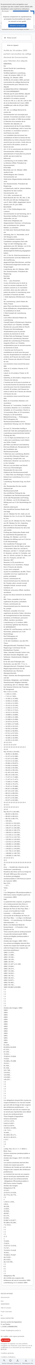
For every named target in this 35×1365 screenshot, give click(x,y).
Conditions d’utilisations (8, 1357)
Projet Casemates (6, 1311)
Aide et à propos (6, 1308)
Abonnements (5, 1297)
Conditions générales (7, 1353)
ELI (2, 1315)
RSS (2, 1301)
